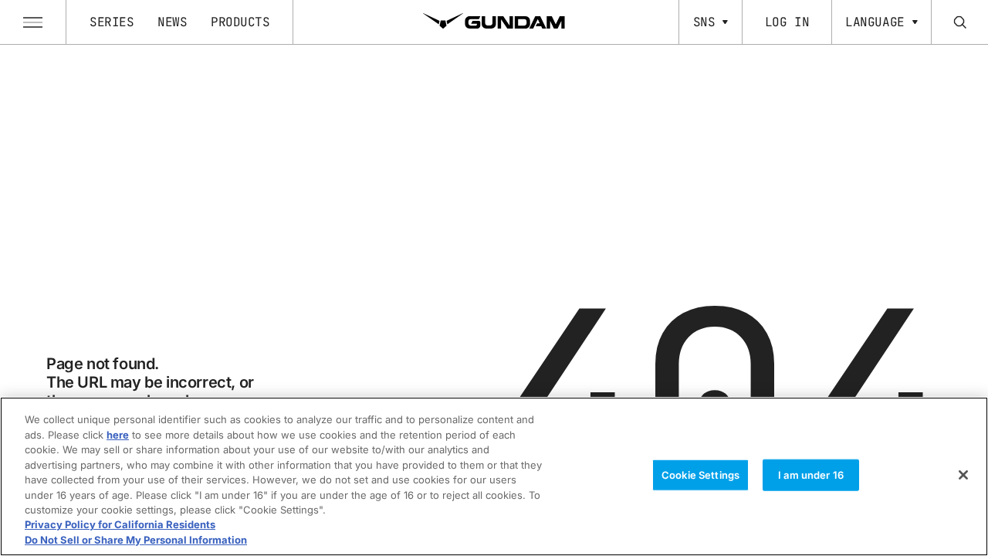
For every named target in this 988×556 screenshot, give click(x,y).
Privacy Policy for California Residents (120, 525)
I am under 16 (811, 475)
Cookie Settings (700, 475)
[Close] (963, 475)
